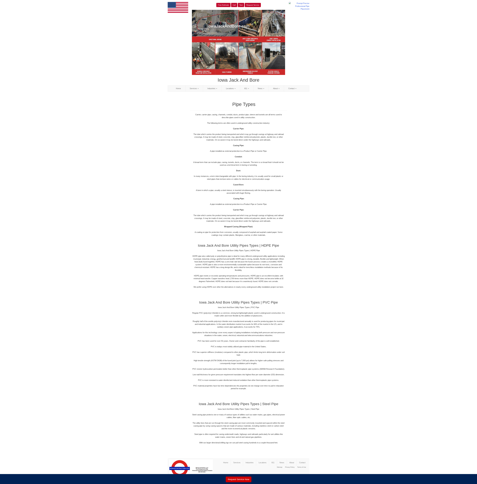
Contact (291, 88)
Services (193, 88)
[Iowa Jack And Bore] (191, 469)
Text (241, 5)
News (260, 88)
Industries (211, 88)
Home (178, 88)
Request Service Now (238, 479)
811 (246, 88)
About (275, 88)
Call (234, 5)
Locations (230, 88)
